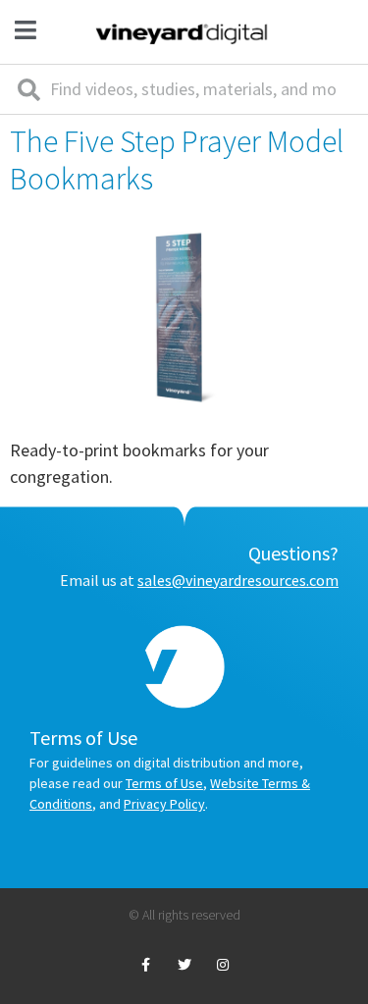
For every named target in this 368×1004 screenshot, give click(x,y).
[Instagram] (222, 965)
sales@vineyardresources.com (238, 580)
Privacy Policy (164, 804)
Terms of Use (164, 783)
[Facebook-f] (146, 965)
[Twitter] (184, 965)
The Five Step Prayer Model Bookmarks (176, 160)
